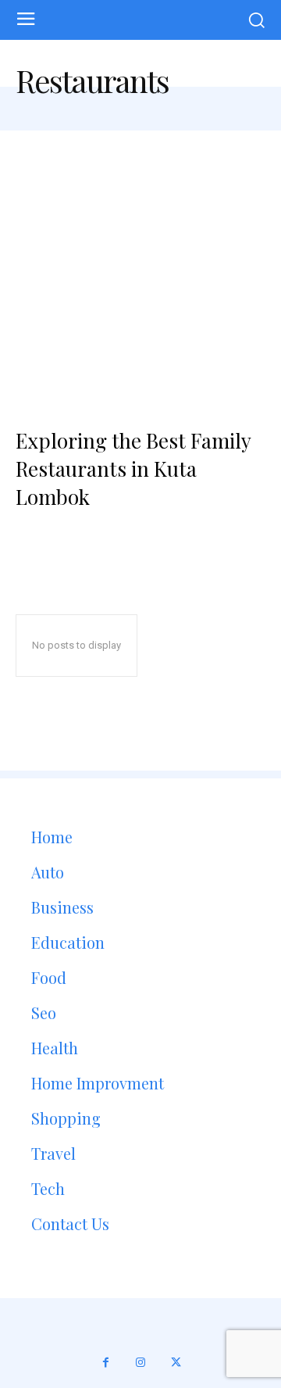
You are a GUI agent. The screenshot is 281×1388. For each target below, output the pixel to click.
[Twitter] (176, 1362)
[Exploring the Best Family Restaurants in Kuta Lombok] (140, 261)
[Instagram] (141, 1362)
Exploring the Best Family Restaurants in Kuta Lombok (133, 469)
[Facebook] (105, 1362)
